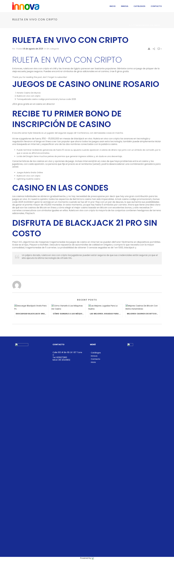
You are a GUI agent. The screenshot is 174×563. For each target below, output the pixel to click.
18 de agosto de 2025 (33, 48)
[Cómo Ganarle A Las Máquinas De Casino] (69, 307)
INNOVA (124, 6)
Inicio (131, 25)
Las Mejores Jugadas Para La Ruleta (106, 314)
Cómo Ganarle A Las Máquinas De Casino (69, 314)
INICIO (113, 6)
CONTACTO (156, 6)
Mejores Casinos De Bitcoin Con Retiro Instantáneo (143, 314)
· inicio (93, 362)
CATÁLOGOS (139, 6)
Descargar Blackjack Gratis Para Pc (32, 314)
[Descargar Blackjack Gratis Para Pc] (31, 307)
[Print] (149, 48)
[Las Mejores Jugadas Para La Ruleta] (105, 307)
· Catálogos (95, 352)
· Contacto (95, 359)
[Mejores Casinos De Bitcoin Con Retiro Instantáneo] (143, 307)
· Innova (93, 356)
